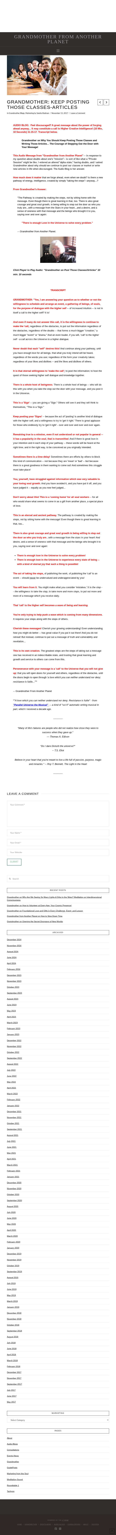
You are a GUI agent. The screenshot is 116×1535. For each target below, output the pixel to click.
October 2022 (13, 1052)
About (9, 1438)
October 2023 (13, 987)
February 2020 (13, 1242)
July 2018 (11, 1343)
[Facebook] (56, 1529)
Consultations (13, 1450)
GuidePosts (12, 1467)
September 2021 (14, 1129)
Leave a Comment (78, 113)
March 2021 (12, 1165)
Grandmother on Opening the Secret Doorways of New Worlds (35, 921)
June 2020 (11, 1218)
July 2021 (11, 1141)
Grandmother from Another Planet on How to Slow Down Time (34, 916)
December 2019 (14, 1254)
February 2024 (13, 969)
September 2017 (14, 1384)
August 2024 (12, 951)
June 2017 (11, 1396)
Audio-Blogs (12, 1444)
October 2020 (13, 1194)
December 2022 (14, 1040)
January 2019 (13, 1307)
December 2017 (14, 1372)
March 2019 (12, 1301)
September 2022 (14, 1058)
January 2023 (13, 1034)
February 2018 (13, 1366)
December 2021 (14, 1111)
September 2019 (14, 1271)
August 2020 (12, 1206)
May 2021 (11, 1153)
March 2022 (12, 1094)
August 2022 (12, 1064)
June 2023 (11, 1005)
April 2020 (11, 1230)
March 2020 (12, 1236)
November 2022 (14, 1046)
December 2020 (14, 1183)
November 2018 (14, 1319)
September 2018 (14, 1331)
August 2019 (12, 1277)
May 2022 (11, 1082)
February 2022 (13, 1099)
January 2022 (13, 1106)
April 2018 (11, 1354)
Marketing (29, 113)
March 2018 (12, 1360)
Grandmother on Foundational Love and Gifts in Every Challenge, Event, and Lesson (45, 911)
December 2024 (14, 939)
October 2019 (13, 1266)
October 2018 (13, 1325)
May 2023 (11, 1011)
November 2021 (14, 1117)
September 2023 (14, 993)
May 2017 (11, 1402)
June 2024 (11, 957)
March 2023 (12, 1023)
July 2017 (11, 1390)
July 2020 (11, 1212)
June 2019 (11, 1289)
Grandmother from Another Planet (58, 39)
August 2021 (12, 1135)
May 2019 (11, 1295)
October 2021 (13, 1123)
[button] (58, 51)
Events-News (13, 1456)
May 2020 (11, 1224)
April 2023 (11, 1017)
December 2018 (14, 1313)
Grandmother (13, 1462)
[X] (60, 1529)
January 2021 (13, 1177)
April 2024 (11, 963)
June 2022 (11, 1076)
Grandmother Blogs (17, 113)
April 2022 (11, 1088)
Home (19, 1524)
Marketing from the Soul (17, 1473)
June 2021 (11, 1147)
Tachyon (10, 1491)
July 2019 (11, 1283)
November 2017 (14, 1378)
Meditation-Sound (15, 1479)
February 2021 (13, 1171)
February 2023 (13, 1028)
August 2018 (12, 1337)
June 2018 (11, 1348)
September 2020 (14, 1200)
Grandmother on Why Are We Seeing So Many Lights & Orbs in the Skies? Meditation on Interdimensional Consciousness (54, 898)
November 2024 (14, 946)
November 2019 (14, 1260)
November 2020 (14, 1188)
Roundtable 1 (13, 1485)
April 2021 (11, 1159)
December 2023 (14, 975)
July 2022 (11, 1070)
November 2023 (14, 981)
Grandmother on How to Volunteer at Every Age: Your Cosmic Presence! (39, 905)
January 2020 (13, 1248)
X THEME (65, 1520)
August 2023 (12, 999)
